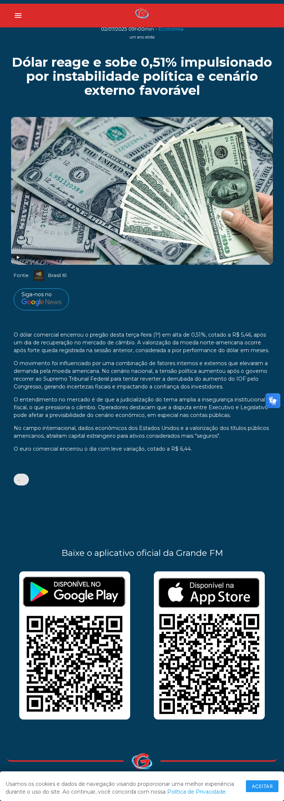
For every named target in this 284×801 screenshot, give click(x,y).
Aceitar (262, 786)
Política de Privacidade (196, 791)
